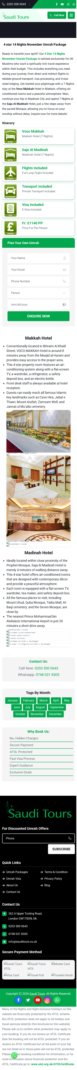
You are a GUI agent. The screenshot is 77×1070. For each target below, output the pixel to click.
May (67, 700)
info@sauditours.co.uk (22, 941)
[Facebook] (56, 4)
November (37, 714)
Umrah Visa (13, 878)
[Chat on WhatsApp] (14, 1056)
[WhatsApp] (74, 4)
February (28, 700)
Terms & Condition (56, 872)
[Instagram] (68, 4)
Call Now (58, 15)
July (27, 707)
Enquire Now (38, 316)
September (57, 707)
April (56, 700)
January (12, 700)
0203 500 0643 (16, 4)
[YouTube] (62, 4)
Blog (47, 885)
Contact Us (13, 892)
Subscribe (61, 849)
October (20, 714)
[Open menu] (71, 15)
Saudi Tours (37, 993)
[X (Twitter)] (28, 1000)
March (44, 700)
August (40, 707)
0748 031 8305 (47, 674)
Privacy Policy (53, 878)
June (16, 707)
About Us (12, 885)
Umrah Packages (17, 872)
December (55, 714)
